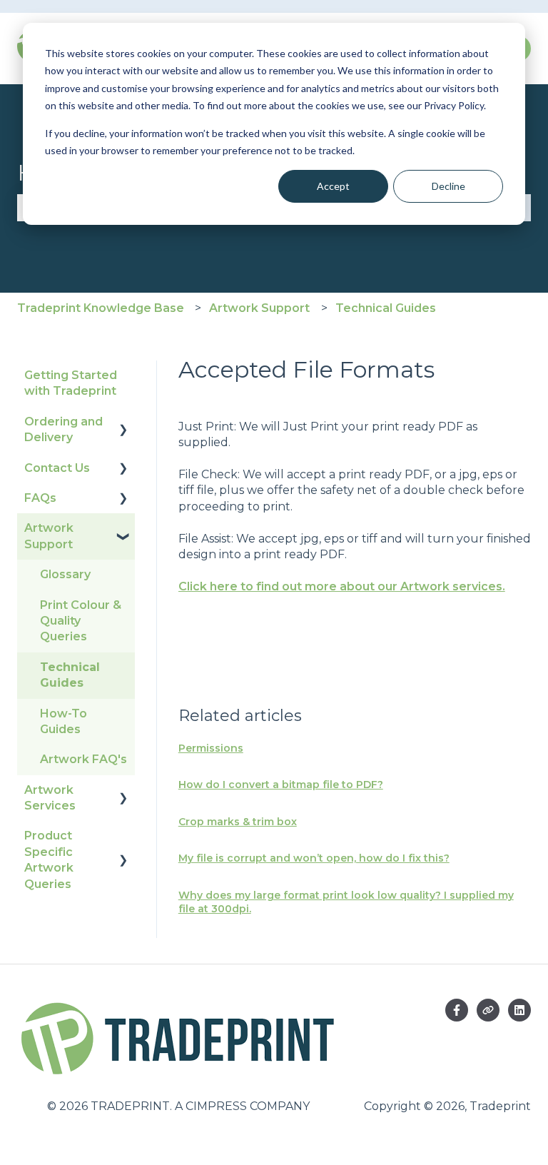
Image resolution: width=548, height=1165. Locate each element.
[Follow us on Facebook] (456, 1010)
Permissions (210, 748)
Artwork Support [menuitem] (48, 535)
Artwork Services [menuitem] (50, 797)
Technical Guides (385, 308)
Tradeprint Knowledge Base (100, 308)
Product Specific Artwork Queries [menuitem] (48, 859)
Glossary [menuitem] (65, 574)
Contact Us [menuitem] (57, 468)
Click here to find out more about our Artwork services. (341, 586)
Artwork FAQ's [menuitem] (83, 759)
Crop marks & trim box (237, 821)
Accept (333, 186)
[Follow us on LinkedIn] (519, 1010)
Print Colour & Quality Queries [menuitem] (80, 621)
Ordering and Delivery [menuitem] (63, 429)
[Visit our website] (488, 1010)
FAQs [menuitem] (40, 498)
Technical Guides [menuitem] (70, 675)
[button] (123, 423)
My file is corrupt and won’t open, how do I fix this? (314, 858)
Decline (448, 186)
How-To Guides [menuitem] (63, 721)
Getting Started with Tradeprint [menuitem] (70, 383)
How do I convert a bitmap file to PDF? (280, 784)
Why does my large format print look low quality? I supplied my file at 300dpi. (346, 902)
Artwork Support (259, 308)
